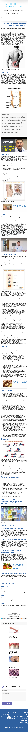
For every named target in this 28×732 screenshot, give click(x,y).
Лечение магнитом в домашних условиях (19, 206)
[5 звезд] (12, 614)
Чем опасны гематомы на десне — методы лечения (13, 652)
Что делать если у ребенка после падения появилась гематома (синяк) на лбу (13, 665)
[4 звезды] (11, 614)
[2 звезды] (9, 614)
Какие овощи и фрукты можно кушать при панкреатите (18, 566)
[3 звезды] (10, 614)
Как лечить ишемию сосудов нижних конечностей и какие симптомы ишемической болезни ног (13, 638)
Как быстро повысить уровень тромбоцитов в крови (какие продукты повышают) (14, 679)
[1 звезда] (8, 614)
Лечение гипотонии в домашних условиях (20, 382)
